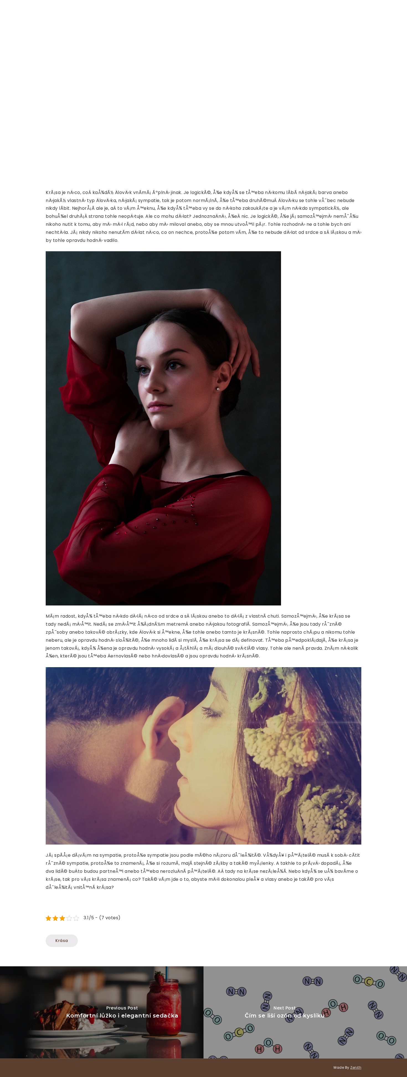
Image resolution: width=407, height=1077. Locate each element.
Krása (61, 940)
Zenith (355, 1067)
